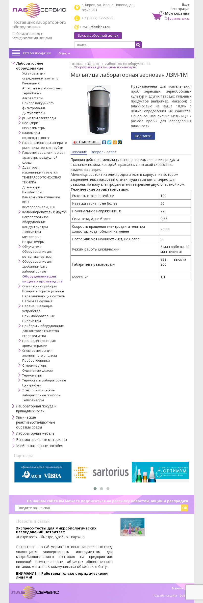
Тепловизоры (33, 400)
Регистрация (180, 9)
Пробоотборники (36, 360)
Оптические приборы (39, 286)
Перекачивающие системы (44, 296)
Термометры (32, 375)
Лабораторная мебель (35, 433)
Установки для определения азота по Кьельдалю (40, 78)
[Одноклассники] (114, 141)
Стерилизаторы (35, 365)
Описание (79, 152)
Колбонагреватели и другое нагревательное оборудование (44, 217)
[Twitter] (109, 141)
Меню (63, 53)
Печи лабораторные (38, 316)
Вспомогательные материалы (41, 439)
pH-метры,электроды (39, 118)
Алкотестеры (32, 98)
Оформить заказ (177, 18)
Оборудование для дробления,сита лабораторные (37, 266)
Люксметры (31, 231)
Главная (76, 64)
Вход (185, 4)
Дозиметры (31, 187)
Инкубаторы (32, 192)
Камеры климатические (41, 197)
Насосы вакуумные (37, 301)
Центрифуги (31, 385)
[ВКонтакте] (104, 141)
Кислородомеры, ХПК (39, 207)
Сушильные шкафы (37, 370)
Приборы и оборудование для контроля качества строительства (43, 331)
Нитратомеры (33, 241)
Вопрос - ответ (104, 152)
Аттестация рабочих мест (42, 88)
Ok (184, 507)
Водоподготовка (35, 137)
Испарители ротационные (43, 291)
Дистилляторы (33, 113)
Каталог (94, 64)
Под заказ (143, 135)
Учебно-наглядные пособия (39, 445)
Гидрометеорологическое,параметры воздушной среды (44, 157)
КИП (25, 202)
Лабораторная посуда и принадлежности (36, 408)
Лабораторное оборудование (29, 66)
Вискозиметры (34, 128)
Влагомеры (31, 132)
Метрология (31, 236)
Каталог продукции (37, 53)
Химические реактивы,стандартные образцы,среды (35, 422)
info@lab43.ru (100, 27)
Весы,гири (30, 123)
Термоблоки (32, 93)
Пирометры (31, 321)
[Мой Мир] (120, 141)
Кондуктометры (35, 227)
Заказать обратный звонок (98, 35)
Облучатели (32, 246)
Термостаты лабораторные (44, 380)
